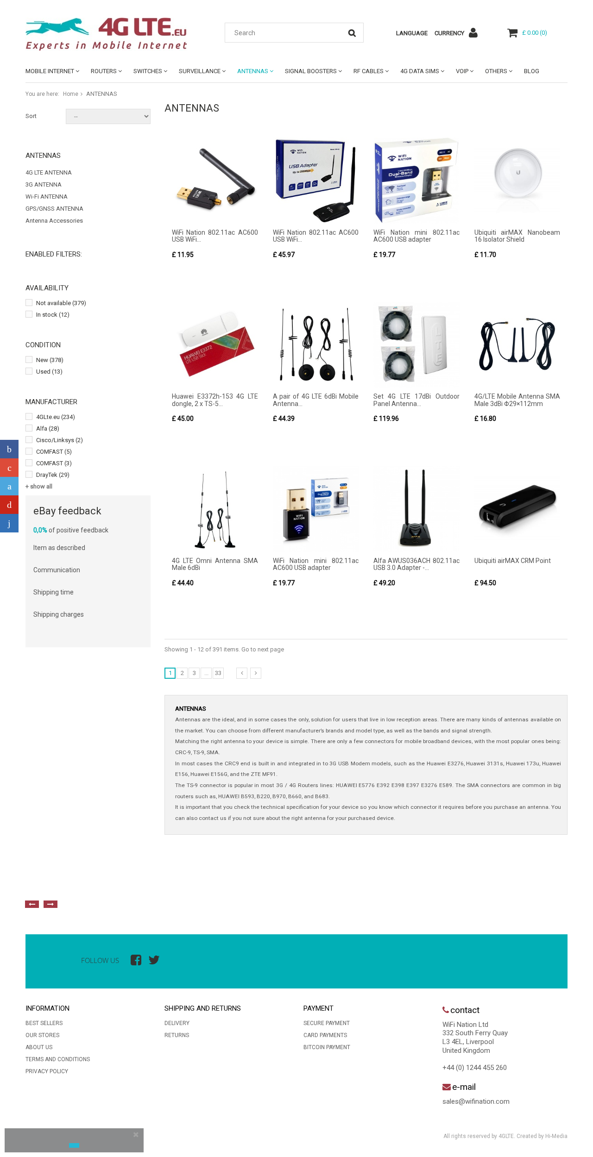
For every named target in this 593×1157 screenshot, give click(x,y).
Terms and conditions (57, 1059)
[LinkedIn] (9, 523)
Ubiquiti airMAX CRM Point (512, 560)
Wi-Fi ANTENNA (46, 196)
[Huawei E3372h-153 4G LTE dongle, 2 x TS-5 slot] (215, 345)
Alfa (47, 428)
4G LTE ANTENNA (48, 172)
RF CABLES (368, 71)
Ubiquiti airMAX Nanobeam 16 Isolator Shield (517, 236)
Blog (531, 71)
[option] (127, 883)
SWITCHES (147, 71)
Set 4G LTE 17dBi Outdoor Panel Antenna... (416, 400)
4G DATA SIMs (419, 71)
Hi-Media (556, 1136)
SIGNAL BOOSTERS (311, 71)
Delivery (176, 1023)
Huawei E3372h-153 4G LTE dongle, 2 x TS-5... (215, 400)
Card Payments (325, 1035)
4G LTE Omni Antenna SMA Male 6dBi (215, 564)
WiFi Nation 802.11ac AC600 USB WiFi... (215, 236)
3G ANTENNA (43, 184)
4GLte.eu (55, 416)
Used (49, 371)
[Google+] (9, 467)
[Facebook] (9, 449)
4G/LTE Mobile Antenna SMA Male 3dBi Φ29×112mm (517, 400)
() (534, 32)
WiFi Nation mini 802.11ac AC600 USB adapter (416, 236)
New (49, 359)
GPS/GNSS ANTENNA (54, 208)
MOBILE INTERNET (49, 71)
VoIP (462, 71)
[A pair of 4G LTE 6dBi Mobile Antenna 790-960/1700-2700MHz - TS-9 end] (316, 345)
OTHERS (496, 71)
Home (70, 94)
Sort (31, 116)
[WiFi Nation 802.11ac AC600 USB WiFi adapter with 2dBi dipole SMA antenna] (215, 181)
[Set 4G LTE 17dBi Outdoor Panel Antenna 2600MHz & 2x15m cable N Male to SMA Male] (416, 345)
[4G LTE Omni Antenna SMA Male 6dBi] (215, 509)
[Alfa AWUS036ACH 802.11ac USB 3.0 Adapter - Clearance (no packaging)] (416, 509)
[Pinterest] (9, 504)
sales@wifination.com (476, 1101)
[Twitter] (9, 486)
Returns (176, 1035)
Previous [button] (32, 904)
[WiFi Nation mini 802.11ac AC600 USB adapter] (416, 181)
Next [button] (50, 904)
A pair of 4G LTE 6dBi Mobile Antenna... (316, 400)
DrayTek (52, 474)
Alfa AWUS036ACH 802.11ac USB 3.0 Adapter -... (416, 564)
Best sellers (44, 1023)
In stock (52, 314)
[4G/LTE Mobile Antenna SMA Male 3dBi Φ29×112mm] (517, 345)
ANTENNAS (252, 71)
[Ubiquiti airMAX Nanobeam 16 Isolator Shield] (517, 181)
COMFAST (54, 451)
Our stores (42, 1035)
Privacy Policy (46, 1071)
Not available (61, 303)
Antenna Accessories (54, 220)
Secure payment (326, 1023)
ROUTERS (104, 71)
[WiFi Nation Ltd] (111, 34)
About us (38, 1047)
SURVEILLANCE (200, 71)
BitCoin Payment (326, 1047)
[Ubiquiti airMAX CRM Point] (517, 509)
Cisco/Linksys (59, 440)
